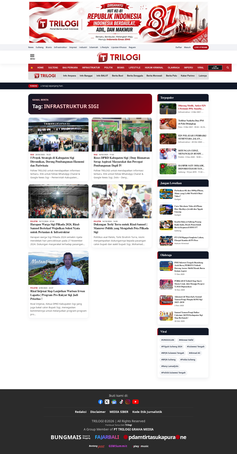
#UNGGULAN (167, 340)
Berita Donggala (135, 75)
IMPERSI (188, 67)
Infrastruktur (60, 47)
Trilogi (128, 425)
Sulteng (40, 47)
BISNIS (120, 67)
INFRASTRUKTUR (91, 67)
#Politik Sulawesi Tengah (173, 372)
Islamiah (93, 47)
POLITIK (108, 67)
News (31, 47)
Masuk (187, 47)
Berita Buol (117, 75)
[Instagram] (128, 402)
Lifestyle (104, 47)
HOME (40, 67)
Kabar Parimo (188, 75)
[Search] (228, 68)
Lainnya (203, 75)
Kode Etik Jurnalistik (147, 412)
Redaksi (80, 412)
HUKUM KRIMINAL (154, 67)
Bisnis (49, 47)
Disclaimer (98, 412)
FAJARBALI (107, 436)
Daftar (179, 47)
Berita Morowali (154, 75)
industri (83, 47)
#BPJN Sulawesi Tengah (172, 353)
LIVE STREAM (200, 47)
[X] (107, 402)
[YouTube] (135, 402)
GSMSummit (118, 446)
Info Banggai (86, 75)
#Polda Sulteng (187, 359)
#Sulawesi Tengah (195, 346)
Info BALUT (102, 75)
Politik (34, 221)
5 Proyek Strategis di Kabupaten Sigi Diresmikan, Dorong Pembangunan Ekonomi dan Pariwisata (57, 162)
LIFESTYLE (134, 67)
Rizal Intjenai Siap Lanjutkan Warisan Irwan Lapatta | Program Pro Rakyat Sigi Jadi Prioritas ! (57, 295)
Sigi (32, 154)
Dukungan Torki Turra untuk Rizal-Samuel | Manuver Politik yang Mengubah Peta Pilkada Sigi (121, 228)
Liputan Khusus (119, 47)
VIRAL (201, 67)
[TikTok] (121, 402)
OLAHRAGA (174, 67)
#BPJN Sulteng (168, 359)
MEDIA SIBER (119, 412)
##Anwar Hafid (186, 340)
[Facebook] (100, 402)
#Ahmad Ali (194, 353)
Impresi (73, 47)
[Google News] (114, 402)
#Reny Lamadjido (169, 366)
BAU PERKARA (70, 67)
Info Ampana (69, 75)
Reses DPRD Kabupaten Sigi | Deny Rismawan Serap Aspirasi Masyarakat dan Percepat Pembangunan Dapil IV (121, 162)
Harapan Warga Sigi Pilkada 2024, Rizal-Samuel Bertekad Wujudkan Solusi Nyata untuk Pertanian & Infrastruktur (55, 228)
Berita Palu (171, 75)
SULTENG (53, 67)
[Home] (31, 68)
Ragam (132, 47)
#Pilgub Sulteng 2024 (171, 346)
